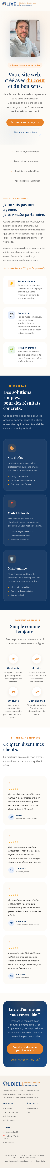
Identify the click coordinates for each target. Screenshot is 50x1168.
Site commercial (10, 1112)
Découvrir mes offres (25, 132)
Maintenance (9, 1120)
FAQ (28, 1112)
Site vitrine (7, 1108)
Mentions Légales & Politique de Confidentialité (25, 1161)
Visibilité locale (9, 1116)
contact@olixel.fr (10, 1132)
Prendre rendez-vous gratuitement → (25, 1049)
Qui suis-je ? (32, 1108)
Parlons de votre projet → (25, 122)
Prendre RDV (8, 1142)
